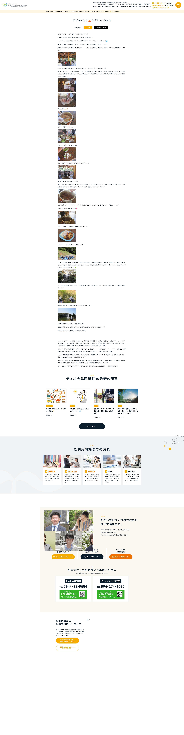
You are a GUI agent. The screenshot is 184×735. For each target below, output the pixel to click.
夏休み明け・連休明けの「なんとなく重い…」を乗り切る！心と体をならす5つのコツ (128, 411)
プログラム (49, 406)
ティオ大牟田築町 (101, 27)
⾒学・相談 (72, 471)
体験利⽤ (91, 471)
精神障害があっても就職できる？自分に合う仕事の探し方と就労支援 (104, 411)
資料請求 (51, 471)
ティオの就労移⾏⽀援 (108, 7)
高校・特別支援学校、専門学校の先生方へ (132, 4)
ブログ (88, 27)
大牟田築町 (168, 3)
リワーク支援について (122, 7)
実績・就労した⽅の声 (145, 7)
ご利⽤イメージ (133, 7)
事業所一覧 (118, 4)
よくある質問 (147, 4)
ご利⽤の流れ (111, 4)
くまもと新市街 (169, 5)
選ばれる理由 (96, 7)
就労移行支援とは (102, 4)
